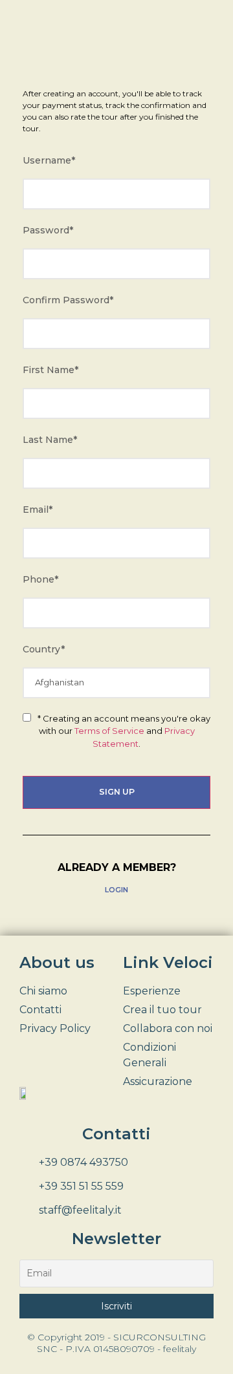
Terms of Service (109, 730)
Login (116, 889)
